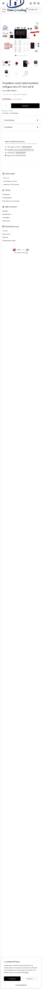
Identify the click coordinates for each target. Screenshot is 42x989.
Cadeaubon (6, 194)
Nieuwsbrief (6, 221)
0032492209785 (27, 147)
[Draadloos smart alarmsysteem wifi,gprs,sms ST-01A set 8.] (21, 57)
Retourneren (6, 234)
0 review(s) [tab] (8, 127)
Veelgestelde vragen (9, 240)
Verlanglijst (5, 217)
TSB (26, 252)
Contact (5, 231)
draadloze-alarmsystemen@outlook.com (20, 150)
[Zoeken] (38, 3)
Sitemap (5, 237)
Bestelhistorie (6, 214)
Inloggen (5, 211)
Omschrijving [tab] (9, 120)
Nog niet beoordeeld (19, 94)
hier (27, 972)
